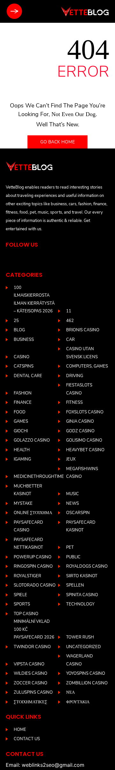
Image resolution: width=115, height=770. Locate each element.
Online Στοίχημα (33, 513)
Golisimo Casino (84, 440)
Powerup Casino (32, 557)
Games (21, 421)
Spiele (20, 595)
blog (19, 330)
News (72, 503)
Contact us (27, 739)
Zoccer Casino (30, 683)
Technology (80, 604)
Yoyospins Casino (85, 673)
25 (16, 321)
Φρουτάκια (77, 702)
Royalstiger (27, 576)
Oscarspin (78, 513)
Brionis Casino (82, 330)
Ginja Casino (80, 421)
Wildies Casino (30, 673)
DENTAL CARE (28, 376)
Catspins (24, 366)
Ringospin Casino (33, 566)
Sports (22, 604)
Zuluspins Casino (33, 692)
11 (68, 311)
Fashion (23, 393)
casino (21, 357)
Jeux (70, 459)
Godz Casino (80, 431)
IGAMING (22, 459)
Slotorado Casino (35, 585)
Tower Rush (80, 637)
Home (20, 729)
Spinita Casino (82, 595)
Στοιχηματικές (30, 702)
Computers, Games (87, 366)
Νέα (70, 692)
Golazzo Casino (32, 440)
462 (70, 321)
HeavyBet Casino (85, 450)
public (73, 557)
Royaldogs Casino (87, 566)
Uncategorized (83, 647)
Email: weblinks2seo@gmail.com (45, 765)
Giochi (21, 431)
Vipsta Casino (29, 664)
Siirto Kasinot (81, 576)
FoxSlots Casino (84, 412)
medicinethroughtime (39, 476)
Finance (23, 402)
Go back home (57, 142)
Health (22, 450)
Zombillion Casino (87, 683)
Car (70, 340)
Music (72, 494)
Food (20, 412)
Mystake (23, 503)
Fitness (74, 402)
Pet (70, 547)
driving (74, 376)
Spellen (75, 585)
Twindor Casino (32, 647)
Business (24, 340)
